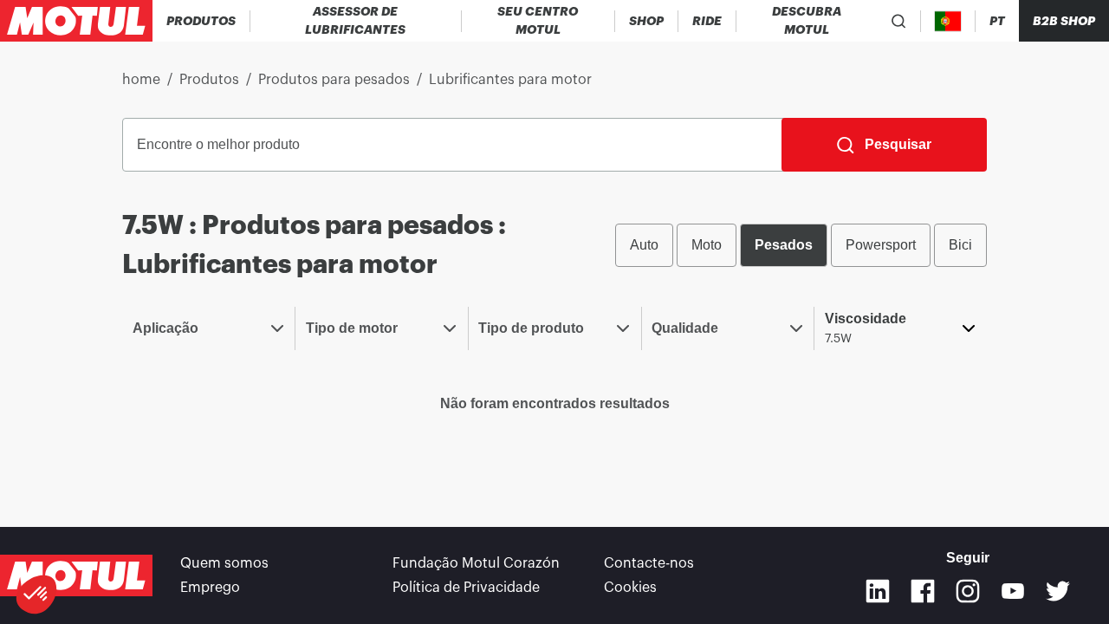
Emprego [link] (210, 588)
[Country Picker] (948, 21)
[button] (36, 594)
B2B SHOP (1064, 21)
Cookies (630, 588)
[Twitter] (1058, 591)
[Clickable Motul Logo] (76, 21)
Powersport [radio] (881, 244)
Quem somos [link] (224, 563)
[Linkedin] (878, 591)
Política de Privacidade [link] (466, 588)
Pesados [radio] (784, 244)
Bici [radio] (960, 244)
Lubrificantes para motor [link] (510, 80)
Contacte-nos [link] (649, 563)
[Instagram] (968, 591)
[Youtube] (1013, 591)
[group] (801, 245)
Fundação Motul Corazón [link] (476, 563)
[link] (646, 21)
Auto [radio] (644, 244)
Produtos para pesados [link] (334, 80)
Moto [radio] (706, 244)
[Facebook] (923, 591)
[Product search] (899, 20)
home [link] (141, 80)
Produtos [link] (209, 80)
